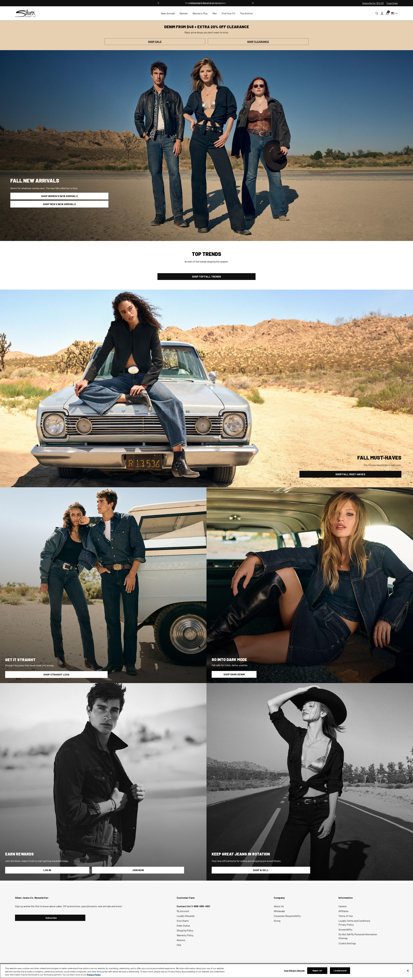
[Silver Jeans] (27, 13)
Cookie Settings (347, 943)
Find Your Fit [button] (228, 13)
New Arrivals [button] (168, 13)
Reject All (317, 970)
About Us (279, 906)
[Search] (376, 13)
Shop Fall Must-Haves (350, 474)
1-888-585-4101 (201, 906)
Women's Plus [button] (200, 13)
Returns (181, 940)
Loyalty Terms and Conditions (354, 920)
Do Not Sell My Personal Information (357, 934)
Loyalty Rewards (186, 915)
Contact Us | (184, 906)
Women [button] (184, 13)
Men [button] (214, 13)
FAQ (179, 944)
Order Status (183, 925)
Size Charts (183, 920)
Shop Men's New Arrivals (59, 203)
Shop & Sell (261, 870)
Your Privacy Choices (294, 970)
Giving (277, 920)
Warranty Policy (185, 935)
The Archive (246, 13)
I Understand (340, 970)
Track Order (392, 3)
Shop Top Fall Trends (206, 276)
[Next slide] (252, 3)
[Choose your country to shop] (394, 13)
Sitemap (343, 938)
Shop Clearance (258, 41)
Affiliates (343, 911)
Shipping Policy (185, 930)
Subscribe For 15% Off (373, 3)
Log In (47, 870)
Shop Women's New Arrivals (59, 195)
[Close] (407, 970)
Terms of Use (345, 915)
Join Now (138, 870)
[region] (206, 971)
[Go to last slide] (158, 3)
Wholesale (279, 911)
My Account (183, 911)
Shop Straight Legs (56, 674)
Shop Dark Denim (234, 674)
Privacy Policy (346, 924)
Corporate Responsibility (287, 915)
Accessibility (345, 929)
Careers (342, 906)
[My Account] (382, 13)
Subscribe (51, 917)
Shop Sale (155, 41)
